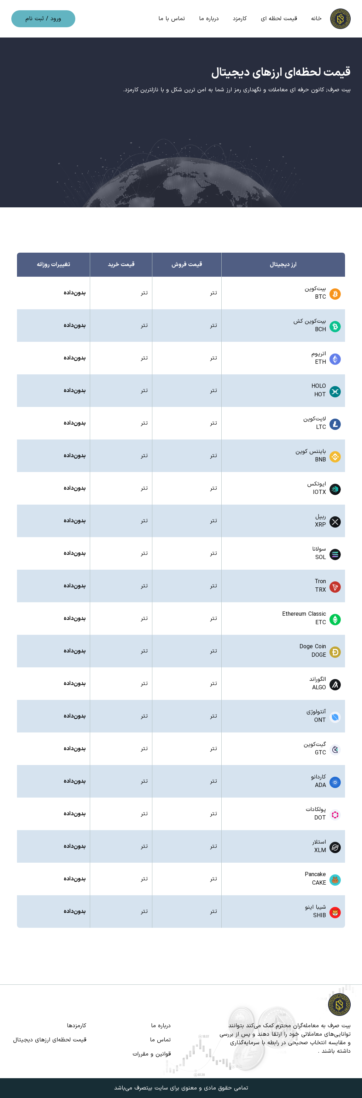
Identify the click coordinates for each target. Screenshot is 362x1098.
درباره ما (209, 19)
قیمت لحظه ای (279, 19)
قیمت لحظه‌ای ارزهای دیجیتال (49, 1040)
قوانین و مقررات (152, 1054)
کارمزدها (76, 1026)
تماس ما (160, 1040)
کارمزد (240, 19)
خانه (316, 19)
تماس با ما (171, 19)
